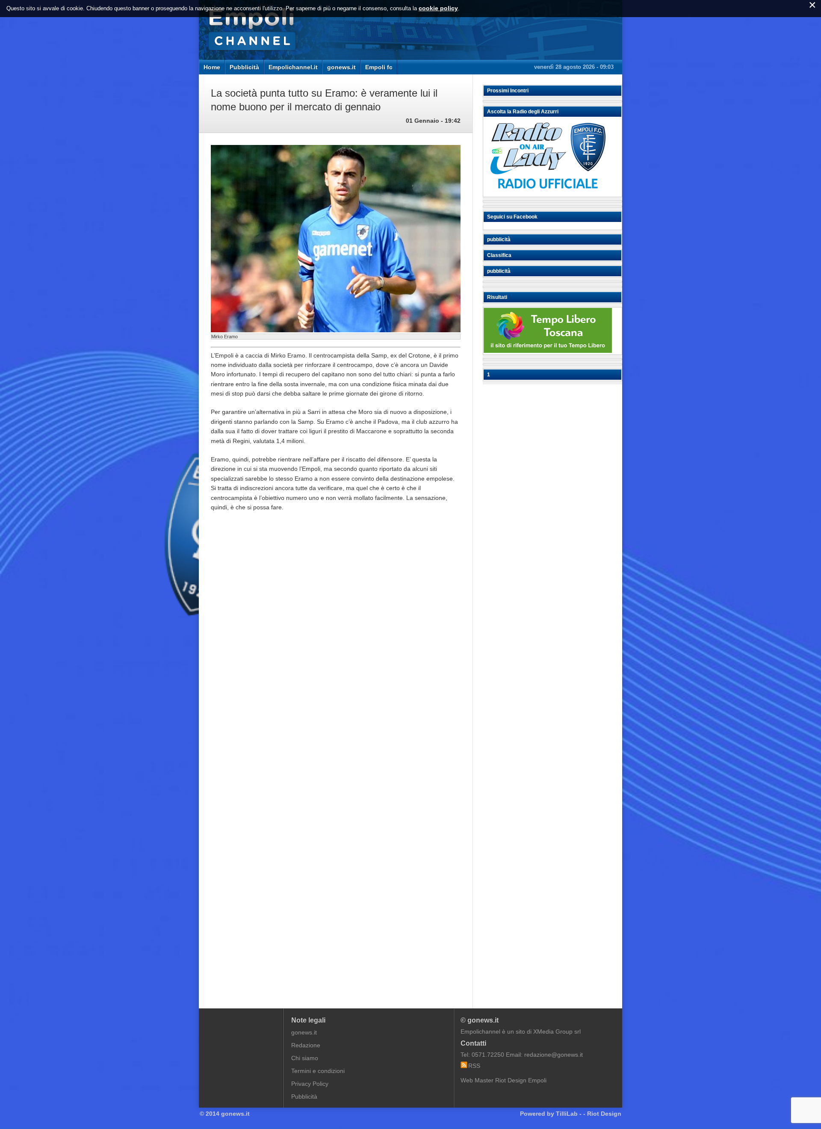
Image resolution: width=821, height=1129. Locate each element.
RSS (474, 1065)
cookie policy (438, 8)
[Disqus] (336, 647)
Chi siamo (304, 1058)
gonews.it (341, 67)
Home (212, 67)
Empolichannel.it (293, 67)
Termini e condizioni (318, 1070)
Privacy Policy (309, 1083)
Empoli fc (379, 67)
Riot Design (604, 1113)
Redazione (305, 1045)
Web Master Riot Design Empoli (503, 1080)
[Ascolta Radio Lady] (548, 192)
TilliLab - (569, 1113)
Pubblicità (244, 67)
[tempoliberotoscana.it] (548, 350)
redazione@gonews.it (553, 1054)
